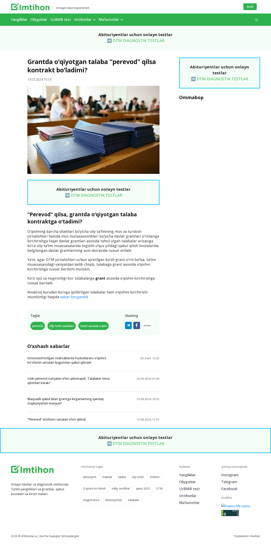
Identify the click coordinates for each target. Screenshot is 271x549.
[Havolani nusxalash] (147, 325)
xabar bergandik (74, 296)
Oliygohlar (39, 19)
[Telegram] (128, 325)
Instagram (230, 474)
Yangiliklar (19, 19)
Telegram (229, 481)
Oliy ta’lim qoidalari (61, 326)
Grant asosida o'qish (93, 326)
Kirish (250, 7)
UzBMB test (60, 19)
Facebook (229, 488)
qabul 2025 (143, 488)
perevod (37, 326)
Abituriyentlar (113, 500)
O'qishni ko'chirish (94, 488)
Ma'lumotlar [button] (109, 19)
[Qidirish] (256, 19)
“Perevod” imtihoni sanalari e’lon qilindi (56, 419)
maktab (107, 477)
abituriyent (89, 477)
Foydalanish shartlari (247, 536)
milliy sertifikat (121, 488)
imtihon (155, 477)
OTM (159, 488)
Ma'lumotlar (189, 502)
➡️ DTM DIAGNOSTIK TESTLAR (135, 40)
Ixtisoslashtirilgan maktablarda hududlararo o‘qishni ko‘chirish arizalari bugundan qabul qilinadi (66, 360)
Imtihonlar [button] (83, 19)
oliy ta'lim (138, 477)
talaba (122, 477)
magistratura (91, 500)
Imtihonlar (187, 495)
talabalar (133, 500)
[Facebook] (136, 325)
